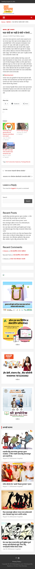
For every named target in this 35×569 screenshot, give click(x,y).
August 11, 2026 (7, 486)
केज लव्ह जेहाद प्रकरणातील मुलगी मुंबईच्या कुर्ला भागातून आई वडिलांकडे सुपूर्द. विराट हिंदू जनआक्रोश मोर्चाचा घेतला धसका (17, 229)
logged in (14, 188)
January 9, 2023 (7, 36)
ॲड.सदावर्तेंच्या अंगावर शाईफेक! (18, 251)
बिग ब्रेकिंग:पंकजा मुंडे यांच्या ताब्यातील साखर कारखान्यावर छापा (8, 151)
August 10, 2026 (7, 516)
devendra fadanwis (15, 162)
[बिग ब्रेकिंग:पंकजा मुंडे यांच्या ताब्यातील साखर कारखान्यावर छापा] (9, 145)
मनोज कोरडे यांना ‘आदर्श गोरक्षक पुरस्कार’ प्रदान (15, 220)
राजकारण (12, 29)
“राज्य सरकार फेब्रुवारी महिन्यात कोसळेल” (15, 171)
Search (5, 197)
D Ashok (5, 251)
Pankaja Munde (25, 162)
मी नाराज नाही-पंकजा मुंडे (22, 130)
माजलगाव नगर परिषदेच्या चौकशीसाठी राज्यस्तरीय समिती (16, 176)
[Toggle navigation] (3, 17)
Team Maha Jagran (18, 36)
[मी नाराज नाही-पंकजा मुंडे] (23, 126)
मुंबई (8, 29)
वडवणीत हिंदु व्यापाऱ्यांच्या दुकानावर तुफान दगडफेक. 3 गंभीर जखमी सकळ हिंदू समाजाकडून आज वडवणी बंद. (17, 454)
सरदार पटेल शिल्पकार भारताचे (17, 259)
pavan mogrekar (18, 458)
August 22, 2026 (7, 458)
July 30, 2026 (7, 549)
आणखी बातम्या (7, 427)
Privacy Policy (16, 561)
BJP (7, 162)
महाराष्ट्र (5, 29)
